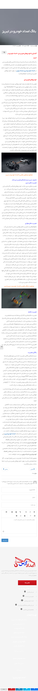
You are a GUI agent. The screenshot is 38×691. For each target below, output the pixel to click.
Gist (16, 516)
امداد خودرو (31, 70)
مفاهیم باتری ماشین (27, 609)
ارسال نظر (5, 540)
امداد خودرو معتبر (28, 600)
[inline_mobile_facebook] (34, 689)
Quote (25, 516)
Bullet (30, 516)
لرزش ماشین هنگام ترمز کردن (25, 604)
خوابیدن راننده (28, 596)
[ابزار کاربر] (4, 52)
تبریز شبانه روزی (21, 70)
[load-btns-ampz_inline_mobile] (3, 689)
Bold (34, 512)
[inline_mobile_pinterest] (11, 689)
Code (21, 516)
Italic (30, 512)
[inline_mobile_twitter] (26, 689)
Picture (16, 512)
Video (12, 512)
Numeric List (35, 516)
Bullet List (6, 512)
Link (20, 512)
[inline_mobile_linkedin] (19, 689)
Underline (26, 512)
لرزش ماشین (29, 591)
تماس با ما (27, 582)
